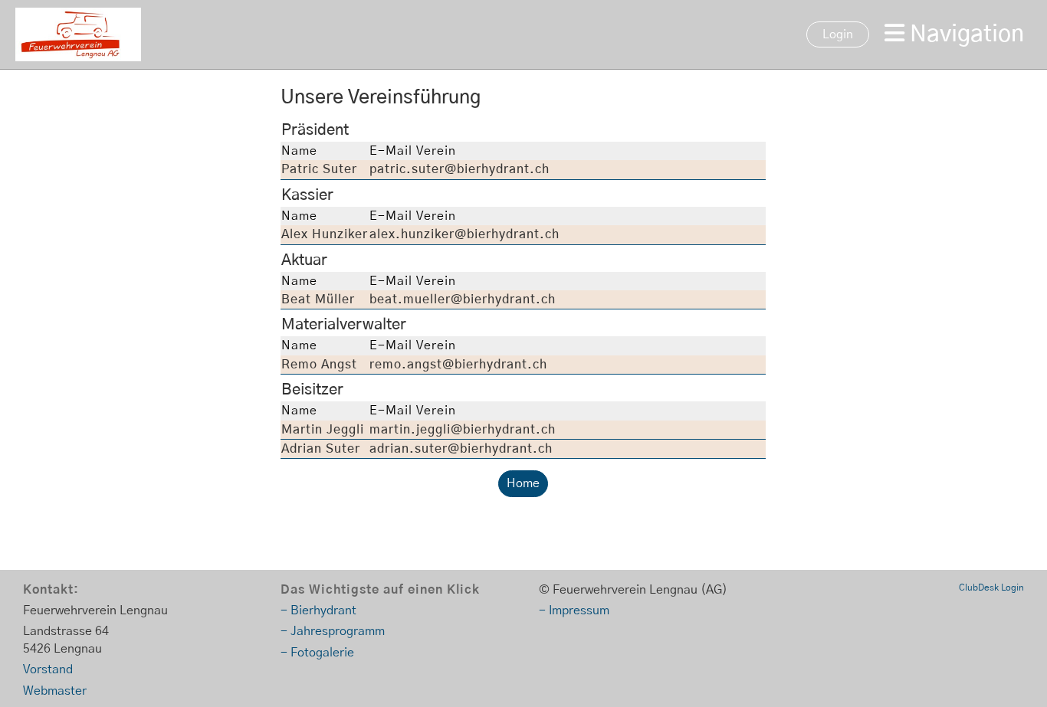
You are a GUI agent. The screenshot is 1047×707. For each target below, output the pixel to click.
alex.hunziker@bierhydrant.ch (464, 234)
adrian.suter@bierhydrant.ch (461, 449)
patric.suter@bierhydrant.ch (459, 169)
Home (523, 483)
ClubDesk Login (991, 587)
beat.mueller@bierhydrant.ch (462, 299)
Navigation (964, 34)
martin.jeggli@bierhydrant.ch (462, 430)
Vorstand (48, 669)
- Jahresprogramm (333, 631)
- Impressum (574, 610)
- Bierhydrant (318, 610)
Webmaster (55, 691)
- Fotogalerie (317, 652)
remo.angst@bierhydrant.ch (458, 364)
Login (837, 34)
